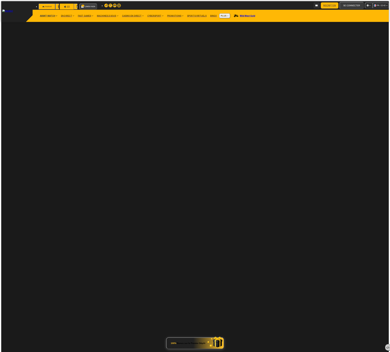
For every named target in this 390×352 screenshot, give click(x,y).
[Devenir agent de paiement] (317, 5)
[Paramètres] (368, 5)
